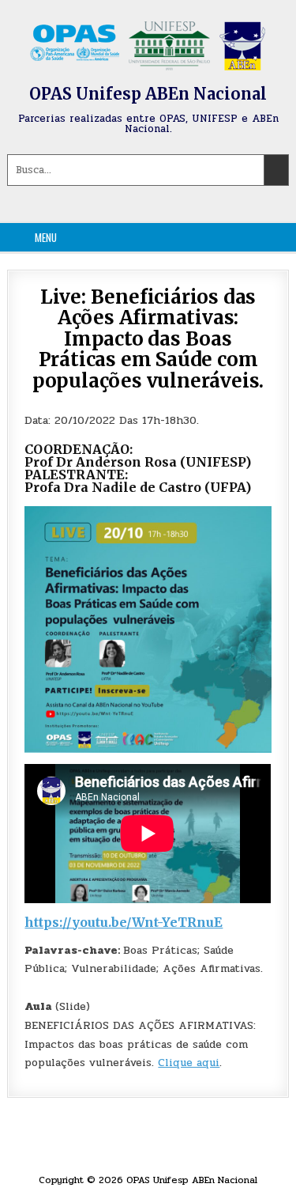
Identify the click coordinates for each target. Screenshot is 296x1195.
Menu (46, 237)
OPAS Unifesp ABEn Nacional (148, 94)
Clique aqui (188, 1062)
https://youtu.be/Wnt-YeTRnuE (123, 922)
